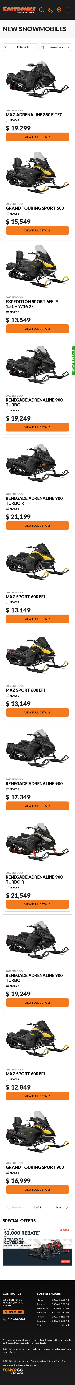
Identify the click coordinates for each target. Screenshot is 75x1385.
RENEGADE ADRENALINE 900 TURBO (34, 978)
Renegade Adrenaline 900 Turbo (34, 402)
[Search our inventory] (42, 10)
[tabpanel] (53, 1313)
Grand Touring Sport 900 (35, 1167)
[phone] (50, 10)
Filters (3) (23, 47)
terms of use (9, 1352)
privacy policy (61, 1349)
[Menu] (68, 9)
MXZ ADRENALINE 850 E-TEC (34, 114)
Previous (18, 1207)
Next (59, 1207)
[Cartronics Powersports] (19, 9)
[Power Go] (34, 1371)
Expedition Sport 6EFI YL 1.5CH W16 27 (33, 304)
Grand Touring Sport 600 (35, 208)
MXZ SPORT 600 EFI (25, 596)
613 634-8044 (16, 1319)
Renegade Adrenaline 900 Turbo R (34, 501)
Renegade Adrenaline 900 (34, 783)
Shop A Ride (22, 1365)
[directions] (59, 10)
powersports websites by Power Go (48, 1361)
